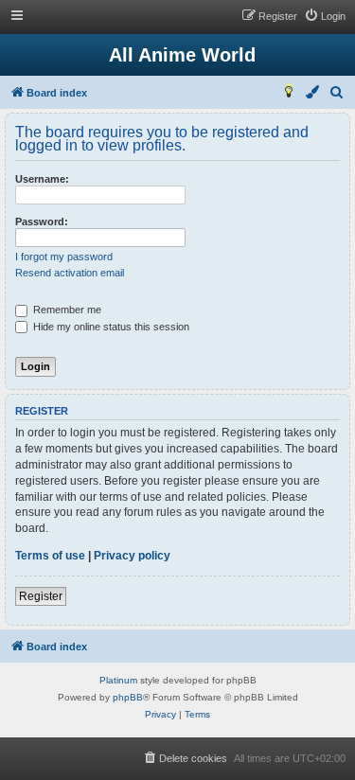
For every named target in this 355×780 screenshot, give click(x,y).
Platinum (118, 680)
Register (40, 596)
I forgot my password (64, 256)
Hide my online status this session (109, 326)
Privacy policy (132, 555)
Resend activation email (69, 272)
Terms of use (50, 555)
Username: (42, 179)
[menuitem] (325, 16)
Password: (41, 221)
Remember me (65, 309)
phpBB (128, 697)
